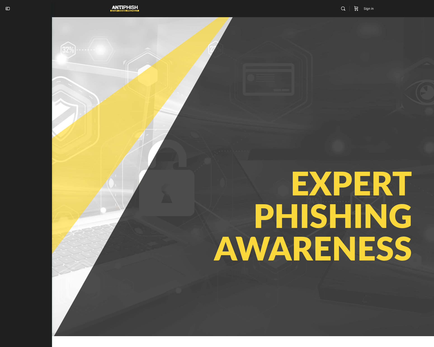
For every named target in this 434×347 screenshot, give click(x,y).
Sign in (369, 8)
